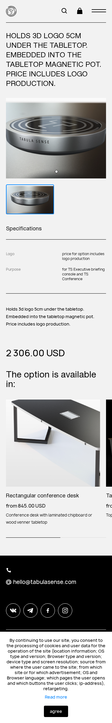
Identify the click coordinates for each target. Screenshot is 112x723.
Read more (56, 697)
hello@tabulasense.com (44, 582)
